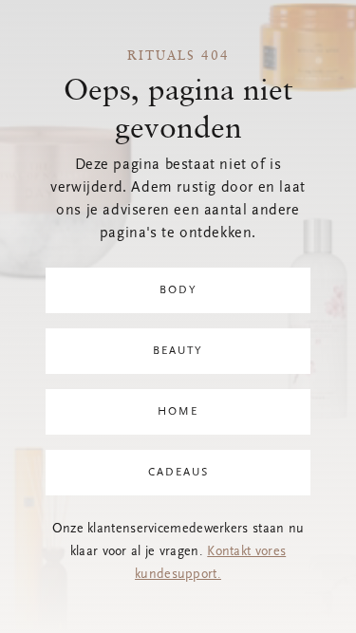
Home (178, 412)
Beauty (178, 351)
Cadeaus (178, 472)
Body (178, 290)
